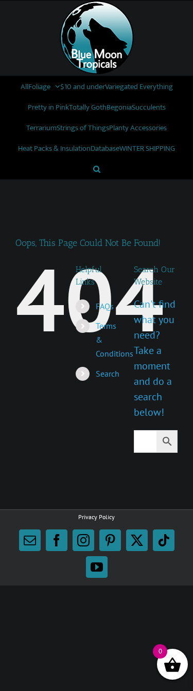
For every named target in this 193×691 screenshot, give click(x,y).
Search (107, 373)
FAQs (105, 306)
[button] (96, 168)
